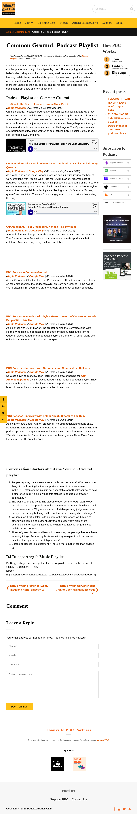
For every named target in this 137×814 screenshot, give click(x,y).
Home (17, 22)
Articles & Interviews (85, 22)
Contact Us (79, 799)
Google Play (36, 171)
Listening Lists (46, 22)
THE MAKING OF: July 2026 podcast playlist (119, 118)
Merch (64, 22)
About (119, 22)
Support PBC (59, 799)
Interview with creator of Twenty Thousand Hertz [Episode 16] (28, 587)
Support (107, 22)
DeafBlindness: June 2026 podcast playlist (118, 129)
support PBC (103, 740)
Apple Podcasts (17, 108)
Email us (68, 790)
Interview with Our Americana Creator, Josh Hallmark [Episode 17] (75, 589)
